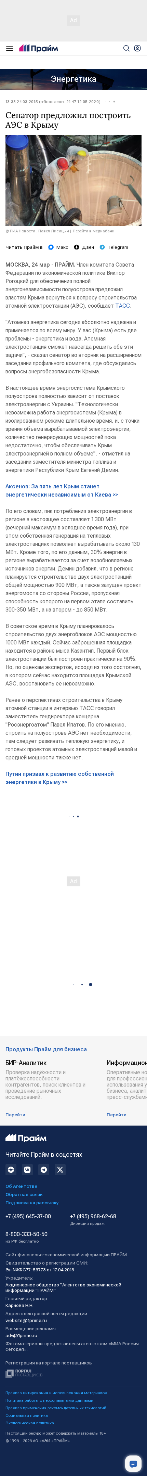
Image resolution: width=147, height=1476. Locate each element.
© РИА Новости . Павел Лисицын (37, 231)
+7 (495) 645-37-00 (28, 1217)
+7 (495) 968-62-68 (93, 1220)
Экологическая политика (29, 1423)
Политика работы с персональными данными (49, 1400)
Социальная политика (26, 1415)
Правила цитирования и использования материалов (56, 1392)
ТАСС (122, 306)
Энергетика (73, 79)
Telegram (118, 247)
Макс (62, 247)
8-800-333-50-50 (26, 1237)
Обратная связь (24, 1194)
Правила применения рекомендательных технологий (55, 1408)
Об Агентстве (21, 1186)
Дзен (88, 247)
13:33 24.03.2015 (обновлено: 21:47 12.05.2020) (53, 101)
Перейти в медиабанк (93, 231)
